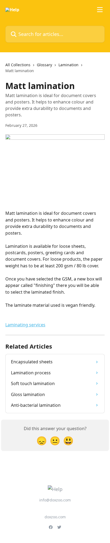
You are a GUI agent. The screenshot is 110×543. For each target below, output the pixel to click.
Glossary (44, 64)
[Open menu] (100, 9)
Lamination (68, 64)
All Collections (17, 64)
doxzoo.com (55, 516)
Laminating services (25, 325)
